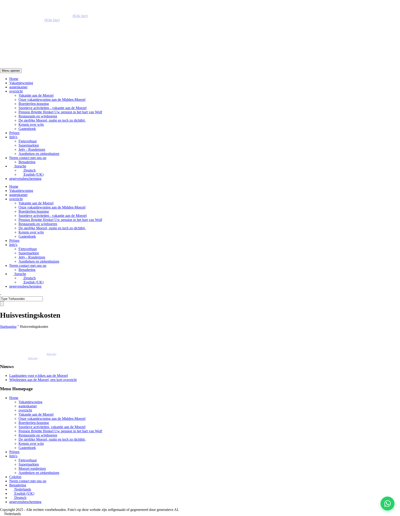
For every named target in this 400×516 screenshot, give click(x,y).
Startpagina (8, 327)
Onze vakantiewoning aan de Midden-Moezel (52, 99)
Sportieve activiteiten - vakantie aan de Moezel (53, 108)
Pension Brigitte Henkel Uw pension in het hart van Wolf (60, 112)
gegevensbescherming (25, 179)
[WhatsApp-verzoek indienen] (387, 503)
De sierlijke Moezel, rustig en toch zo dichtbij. (52, 120)
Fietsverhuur (28, 141)
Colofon (15, 477)
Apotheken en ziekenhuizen (39, 154)
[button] (200, 514)
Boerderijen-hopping (34, 104)
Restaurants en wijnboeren (38, 116)
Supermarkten (29, 145)
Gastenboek (27, 129)
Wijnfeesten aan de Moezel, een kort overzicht (43, 380)
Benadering (27, 162)
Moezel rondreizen (32, 468)
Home (13, 79)
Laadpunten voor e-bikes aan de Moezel (38, 376)
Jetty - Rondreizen (32, 149)
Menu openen (11, 70)
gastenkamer (18, 87)
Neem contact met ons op (27, 158)
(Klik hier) (80, 16)
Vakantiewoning (21, 83)
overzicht (16, 91)
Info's (13, 137)
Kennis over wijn (31, 124)
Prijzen (14, 133)
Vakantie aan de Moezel (36, 95)
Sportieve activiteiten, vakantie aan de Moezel (52, 427)
